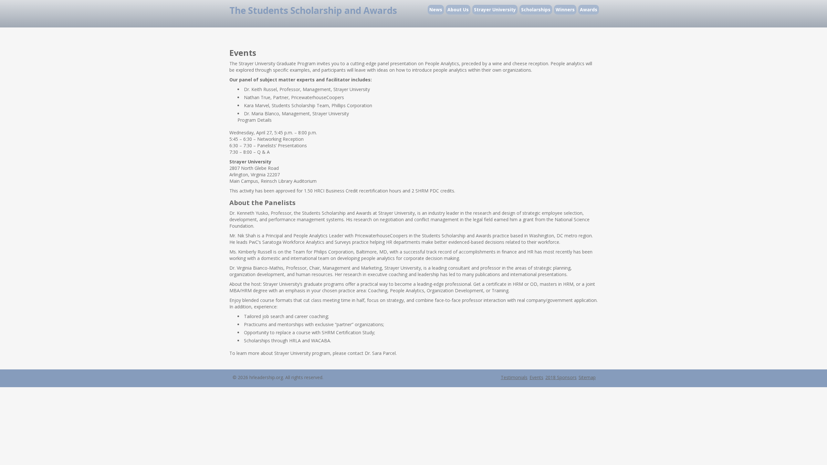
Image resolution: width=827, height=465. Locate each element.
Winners (565, 9)
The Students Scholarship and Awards (313, 10)
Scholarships (535, 9)
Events (536, 377)
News (435, 9)
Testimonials (514, 377)
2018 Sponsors (561, 377)
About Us (458, 9)
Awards (588, 9)
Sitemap (587, 377)
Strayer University (495, 9)
